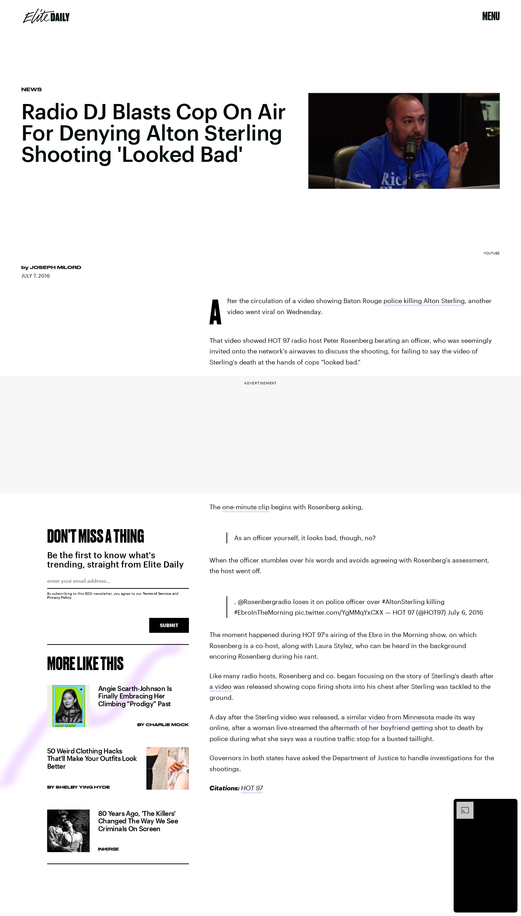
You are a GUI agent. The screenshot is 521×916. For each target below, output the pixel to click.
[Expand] (461, 805)
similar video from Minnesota (390, 717)
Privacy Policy (59, 597)
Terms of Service (157, 593)
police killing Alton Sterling (424, 301)
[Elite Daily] (46, 16)
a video (220, 686)
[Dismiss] (509, 805)
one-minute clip (245, 507)
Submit (169, 625)
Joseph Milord (55, 267)
